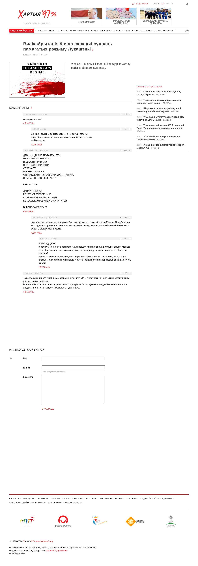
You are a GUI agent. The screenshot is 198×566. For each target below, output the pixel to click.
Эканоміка (70, 31)
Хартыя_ (37, 14)
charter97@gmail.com (57, 550)
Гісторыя (118, 31)
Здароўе (172, 31)
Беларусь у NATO (73, 502)
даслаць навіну (140, 4)
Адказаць (28, 123)
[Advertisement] (70, 321)
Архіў (156, 4)
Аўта (156, 498)
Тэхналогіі (159, 31)
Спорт (94, 31)
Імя (25, 358)
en (172, 4)
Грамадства (55, 31)
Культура (105, 31)
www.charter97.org (43, 541)
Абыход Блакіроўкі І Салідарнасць (27, 502)
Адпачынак (168, 498)
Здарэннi (84, 31)
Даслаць (48, 408)
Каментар (28, 377)
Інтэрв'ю (146, 31)
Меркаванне (132, 31)
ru (167, 4)
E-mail (26, 367)
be (162, 4)
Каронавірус (55, 502)
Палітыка (42, 31)
